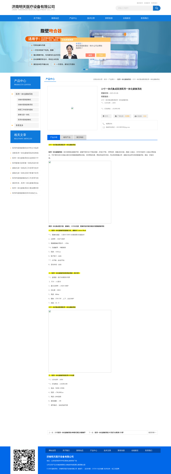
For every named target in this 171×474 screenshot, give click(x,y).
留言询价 (79, 137)
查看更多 (19, 125)
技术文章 (91, 18)
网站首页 (52, 450)
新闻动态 (55, 18)
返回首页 (140, 3)
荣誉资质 (109, 18)
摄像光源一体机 (23, 115)
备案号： (81, 469)
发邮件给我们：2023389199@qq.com (117, 127)
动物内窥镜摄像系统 (25, 105)
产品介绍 (53, 137)
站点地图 (100, 469)
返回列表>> (152, 432)
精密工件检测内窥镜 (25, 110)
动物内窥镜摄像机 (24, 100)
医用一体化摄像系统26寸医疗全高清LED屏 (109, 432)
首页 (19, 18)
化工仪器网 (115, 469)
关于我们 (37, 18)
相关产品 (66, 137)
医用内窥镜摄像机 (24, 120)
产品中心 (73, 18)
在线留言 (147, 3)
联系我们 (154, 3)
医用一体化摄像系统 (24, 94)
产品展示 (112, 79)
